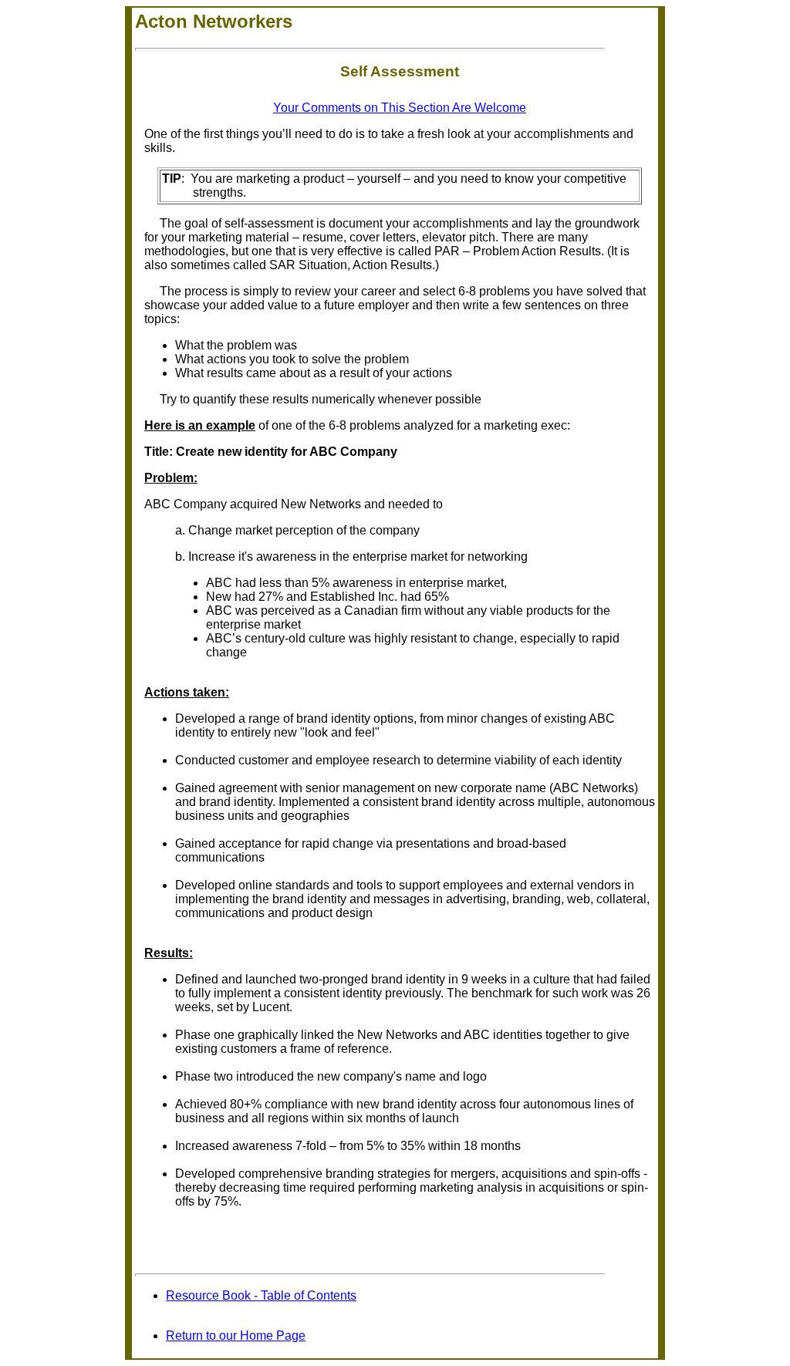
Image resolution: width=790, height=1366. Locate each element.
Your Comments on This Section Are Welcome (399, 107)
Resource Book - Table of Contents (261, 1295)
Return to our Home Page (236, 1335)
